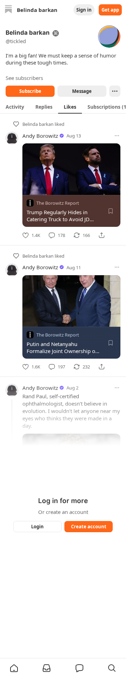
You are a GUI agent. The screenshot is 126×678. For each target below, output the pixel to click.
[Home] (8, 10)
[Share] (101, 235)
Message (82, 91)
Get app (110, 10)
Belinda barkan (38, 124)
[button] (14, 668)
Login (37, 526)
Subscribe (30, 91)
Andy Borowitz (40, 135)
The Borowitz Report (57, 203)
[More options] (116, 135)
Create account (88, 526)
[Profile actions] (114, 91)
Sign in (84, 10)
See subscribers (24, 77)
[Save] (110, 211)
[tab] (15, 107)
